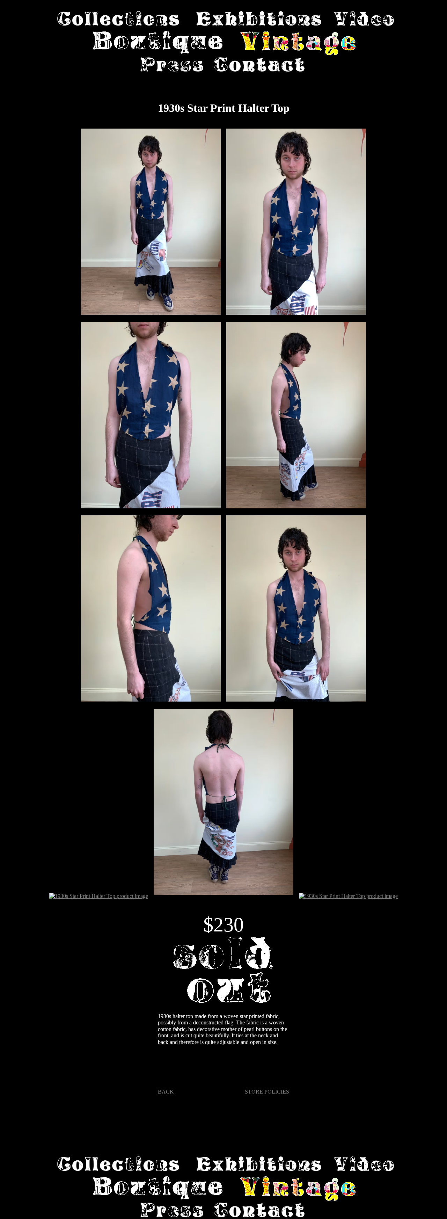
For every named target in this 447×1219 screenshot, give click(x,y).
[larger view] (151, 222)
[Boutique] (158, 44)
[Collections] (118, 19)
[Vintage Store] (298, 44)
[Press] (171, 65)
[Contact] (259, 65)
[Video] (364, 19)
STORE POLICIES (267, 1092)
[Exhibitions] (259, 19)
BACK (166, 1092)
